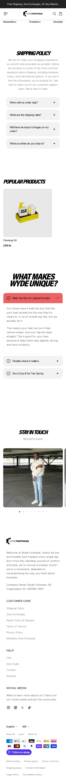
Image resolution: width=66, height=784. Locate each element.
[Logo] (33, 13)
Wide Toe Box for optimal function (31, 298)
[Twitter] (22, 707)
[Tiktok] (29, 707)
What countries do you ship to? (27, 143)
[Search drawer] (54, 13)
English (10, 726)
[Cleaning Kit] (27, 213)
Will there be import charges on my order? (29, 129)
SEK (24, 726)
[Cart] (60, 13)
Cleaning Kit (10, 240)
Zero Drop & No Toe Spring (27, 373)
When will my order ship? (24, 102)
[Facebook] (15, 707)
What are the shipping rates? (25, 114)
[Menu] (6, 13)
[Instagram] (8, 707)
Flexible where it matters (25, 361)
